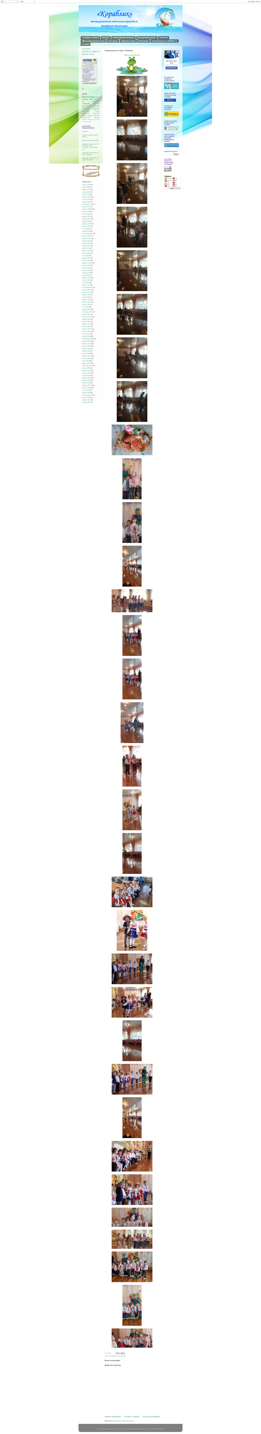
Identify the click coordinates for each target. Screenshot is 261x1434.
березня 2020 (86, 356)
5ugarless (145, 1429)
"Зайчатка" (97, 117)
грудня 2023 (86, 258)
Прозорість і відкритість (91, 51)
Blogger (161, 1429)
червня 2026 (86, 189)
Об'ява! (84, 119)
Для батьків (121, 1356)
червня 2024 (86, 243)
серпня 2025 (86, 211)
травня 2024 (86, 246)
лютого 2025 (86, 226)
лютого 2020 (86, 358)
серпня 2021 (86, 319)
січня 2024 (85, 255)
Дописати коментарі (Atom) (125, 1421)
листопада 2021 (87, 312)
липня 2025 (86, 214)
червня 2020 (86, 348)
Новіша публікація (113, 1417)
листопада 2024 (87, 233)
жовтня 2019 (86, 368)
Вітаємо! (96, 106)
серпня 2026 (86, 184)
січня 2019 (85, 390)
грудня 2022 (86, 285)
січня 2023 (85, 282)
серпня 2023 (86, 265)
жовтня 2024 (86, 236)
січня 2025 (85, 228)
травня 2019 (86, 380)
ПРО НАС (105, 38)
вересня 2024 (86, 238)
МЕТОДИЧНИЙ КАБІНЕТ (147, 38)
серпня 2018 (86, 400)
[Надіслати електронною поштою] (116, 1353)
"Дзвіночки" (96, 109)
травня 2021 (86, 324)
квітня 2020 (86, 353)
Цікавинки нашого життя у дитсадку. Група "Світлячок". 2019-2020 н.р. (90, 146)
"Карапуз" (96, 115)
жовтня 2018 (86, 397)
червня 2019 (86, 378)
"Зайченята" (86, 117)
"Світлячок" (86, 113)
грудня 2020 (86, 336)
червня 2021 (86, 321)
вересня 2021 (86, 317)
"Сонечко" (85, 109)
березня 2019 (86, 385)
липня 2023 (86, 268)
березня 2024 (86, 250)
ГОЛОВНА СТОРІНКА (90, 38)
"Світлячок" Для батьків (93, 119)
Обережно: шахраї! (128, 41)
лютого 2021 (86, 331)
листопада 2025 (87, 204)
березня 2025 (86, 224)
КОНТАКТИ (164, 38)
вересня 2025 (86, 209)
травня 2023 (86, 273)
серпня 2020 (86, 346)
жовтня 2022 (86, 290)
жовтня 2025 (86, 206)
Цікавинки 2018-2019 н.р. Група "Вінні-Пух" (90, 158)
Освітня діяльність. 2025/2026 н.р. (164, 41)
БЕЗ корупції (143, 41)
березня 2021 (86, 329)
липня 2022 (86, 297)
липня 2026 (86, 187)
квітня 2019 (86, 383)
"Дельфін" (96, 108)
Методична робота (91, 111)
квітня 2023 (86, 275)
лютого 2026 (86, 199)
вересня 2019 (86, 370)
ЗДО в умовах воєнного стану (93, 41)
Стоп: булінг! (113, 41)
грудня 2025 (86, 202)
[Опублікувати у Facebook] (122, 1353)
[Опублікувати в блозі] (118, 1353)
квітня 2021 (86, 326)
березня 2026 (86, 197)
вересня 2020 (86, 343)
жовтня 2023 (86, 260)
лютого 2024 (86, 253)
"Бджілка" (85, 108)
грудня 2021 (86, 309)
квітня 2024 (86, 248)
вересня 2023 (86, 263)
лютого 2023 (86, 280)
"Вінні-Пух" (96, 113)
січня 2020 (85, 361)
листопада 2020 (87, 339)
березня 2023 (86, 277)
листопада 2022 (87, 287)
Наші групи (86, 49)
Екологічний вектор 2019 (90, 140)
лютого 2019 (86, 387)
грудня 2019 (86, 363)
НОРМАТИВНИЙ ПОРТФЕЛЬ (123, 38)
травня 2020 (86, 351)
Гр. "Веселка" (91, 101)
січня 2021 (85, 334)
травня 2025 (86, 219)
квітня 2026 (86, 194)
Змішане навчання (87, 121)
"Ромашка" (113, 1356)
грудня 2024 (86, 231)
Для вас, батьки (88, 54)
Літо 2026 (85, 44)
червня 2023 (86, 270)
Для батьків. (95, 99)
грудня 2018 (86, 392)
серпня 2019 (86, 373)
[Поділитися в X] (120, 1353)
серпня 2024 (86, 241)
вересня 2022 (86, 292)
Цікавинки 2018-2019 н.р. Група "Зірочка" (90, 153)
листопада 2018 (87, 395)
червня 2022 (86, 299)
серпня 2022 (86, 294)
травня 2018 (86, 402)
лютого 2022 (86, 304)
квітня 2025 (86, 221)
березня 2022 (86, 302)
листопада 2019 (87, 365)
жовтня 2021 (86, 314)
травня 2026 (86, 192)
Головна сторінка (131, 1417)
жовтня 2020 (86, 341)
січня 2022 (85, 307)
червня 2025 (86, 216)
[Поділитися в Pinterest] (124, 1353)
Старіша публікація (151, 1417)
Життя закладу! (87, 115)
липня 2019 (86, 375)
